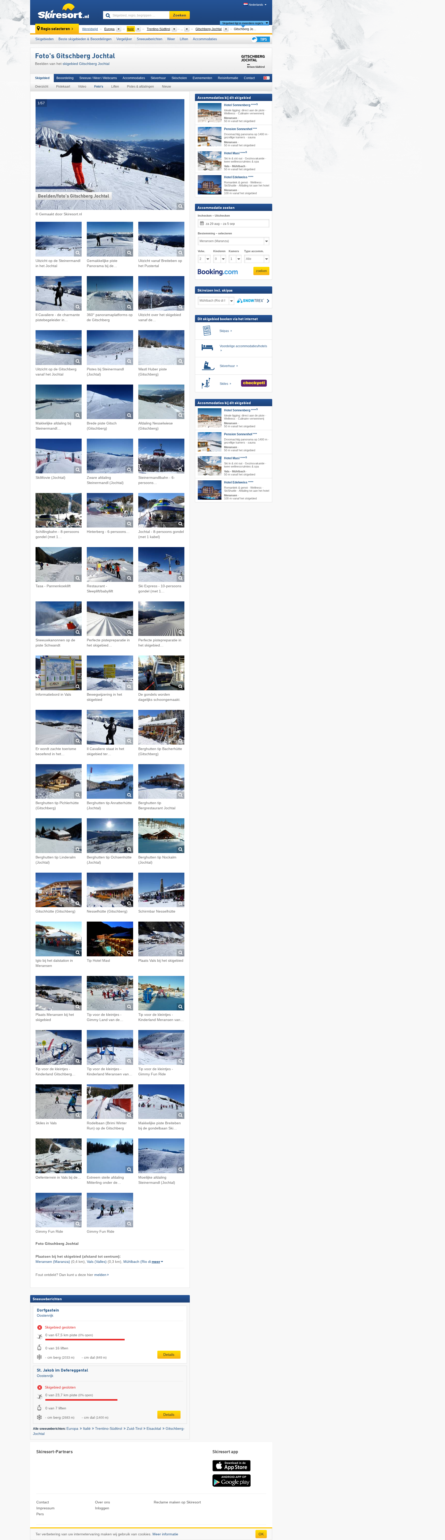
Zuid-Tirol (134, 1428)
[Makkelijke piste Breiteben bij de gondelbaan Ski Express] (161, 1102)
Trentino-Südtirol (108, 1428)
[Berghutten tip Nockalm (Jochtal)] (161, 836)
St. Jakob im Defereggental (62, 1370)
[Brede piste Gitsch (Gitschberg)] (110, 403)
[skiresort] (64, 12)
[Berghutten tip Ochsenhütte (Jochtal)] (110, 836)
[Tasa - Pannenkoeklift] (59, 565)
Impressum (45, 1508)
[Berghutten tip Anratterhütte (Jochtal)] (110, 782)
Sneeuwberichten (149, 39)
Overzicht (41, 86)
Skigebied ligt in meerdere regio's (242, 23)
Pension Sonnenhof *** (240, 129)
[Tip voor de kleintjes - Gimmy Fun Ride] (161, 1048)
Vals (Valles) (97, 1262)
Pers (40, 1514)
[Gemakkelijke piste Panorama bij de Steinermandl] (110, 240)
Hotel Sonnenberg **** (241, 105)
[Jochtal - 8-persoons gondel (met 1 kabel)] (161, 511)
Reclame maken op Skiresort (177, 1502)
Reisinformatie (228, 78)
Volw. (201, 251)
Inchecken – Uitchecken (214, 215)
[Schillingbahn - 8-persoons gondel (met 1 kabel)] (59, 511)
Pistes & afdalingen (140, 86)
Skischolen (179, 78)
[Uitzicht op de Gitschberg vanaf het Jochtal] (59, 348)
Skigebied (42, 78)
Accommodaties (205, 39)
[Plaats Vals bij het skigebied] (161, 940)
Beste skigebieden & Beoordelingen (85, 39)
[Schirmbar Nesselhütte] (161, 891)
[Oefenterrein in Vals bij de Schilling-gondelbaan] (59, 1156)
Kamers (234, 251)
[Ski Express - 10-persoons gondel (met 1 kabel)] (161, 565)
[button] (218, 272)
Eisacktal (154, 1428)
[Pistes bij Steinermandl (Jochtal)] (110, 348)
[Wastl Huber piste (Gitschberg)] (161, 348)
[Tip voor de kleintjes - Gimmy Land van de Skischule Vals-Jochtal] (110, 994)
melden (100, 1275)
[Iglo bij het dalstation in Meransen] (59, 940)
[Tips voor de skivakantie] (260, 39)
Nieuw (166, 86)
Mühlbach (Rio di (137, 1262)
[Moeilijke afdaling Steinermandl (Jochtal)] (161, 1156)
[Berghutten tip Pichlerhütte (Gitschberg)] (59, 782)
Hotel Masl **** (235, 153)
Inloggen (102, 1508)
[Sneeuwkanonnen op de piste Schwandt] (59, 619)
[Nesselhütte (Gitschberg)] (110, 891)
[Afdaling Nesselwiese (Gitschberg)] (161, 403)
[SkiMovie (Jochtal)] (59, 457)
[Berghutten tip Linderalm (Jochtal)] (59, 836)
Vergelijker (124, 39)
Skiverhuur (158, 78)
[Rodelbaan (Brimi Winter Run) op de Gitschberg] (110, 1102)
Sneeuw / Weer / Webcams (98, 78)
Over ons (102, 1502)
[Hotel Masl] (209, 161)
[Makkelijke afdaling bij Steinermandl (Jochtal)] (59, 403)
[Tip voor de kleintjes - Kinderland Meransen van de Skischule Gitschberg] (161, 994)
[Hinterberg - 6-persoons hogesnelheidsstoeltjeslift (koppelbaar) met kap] (110, 511)
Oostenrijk (45, 1315)
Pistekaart (63, 86)
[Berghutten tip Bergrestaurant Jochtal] (161, 782)
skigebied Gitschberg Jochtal (86, 64)
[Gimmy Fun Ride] (59, 1211)
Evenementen (202, 78)
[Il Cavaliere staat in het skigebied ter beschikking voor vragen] (110, 728)
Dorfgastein (48, 1310)
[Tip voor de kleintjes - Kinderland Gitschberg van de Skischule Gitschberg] (59, 1048)
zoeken (261, 271)
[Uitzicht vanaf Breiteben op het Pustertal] (161, 240)
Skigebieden (44, 39)
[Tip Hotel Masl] (110, 940)
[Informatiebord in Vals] (59, 674)
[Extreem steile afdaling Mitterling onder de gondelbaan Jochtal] (110, 1156)
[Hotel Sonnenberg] (209, 112)
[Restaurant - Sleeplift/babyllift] (110, 565)
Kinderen (219, 251)
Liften (184, 39)
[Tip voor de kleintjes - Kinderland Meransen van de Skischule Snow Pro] (110, 1048)
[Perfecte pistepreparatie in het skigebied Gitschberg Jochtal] (110, 619)
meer (156, 1262)
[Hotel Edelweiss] (209, 184)
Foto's (98, 86)
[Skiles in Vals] (59, 1102)
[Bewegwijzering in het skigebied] (110, 674)
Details (168, 1354)
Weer (171, 39)
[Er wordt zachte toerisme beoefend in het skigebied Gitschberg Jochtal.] (59, 728)
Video (82, 86)
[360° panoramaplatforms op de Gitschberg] (110, 294)
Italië (87, 1428)
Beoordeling (65, 78)
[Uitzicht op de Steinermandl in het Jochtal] (59, 240)
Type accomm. (254, 251)
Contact (249, 78)
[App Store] (231, 1472)
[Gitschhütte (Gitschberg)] (59, 891)
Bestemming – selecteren (215, 233)
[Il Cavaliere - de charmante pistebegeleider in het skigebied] (59, 294)
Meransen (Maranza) (53, 1262)
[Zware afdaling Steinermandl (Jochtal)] (110, 457)
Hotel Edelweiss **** (238, 177)
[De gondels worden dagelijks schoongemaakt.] (161, 674)
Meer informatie (165, 1534)
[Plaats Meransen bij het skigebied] (59, 994)
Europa (72, 1428)
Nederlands (256, 4)
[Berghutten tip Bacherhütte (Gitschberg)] (161, 728)
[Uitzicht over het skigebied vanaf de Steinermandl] (161, 294)
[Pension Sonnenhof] (209, 136)
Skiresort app (225, 1452)
